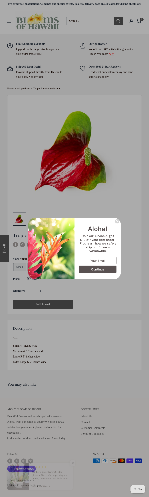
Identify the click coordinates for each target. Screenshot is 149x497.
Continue (97, 269)
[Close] (117, 221)
